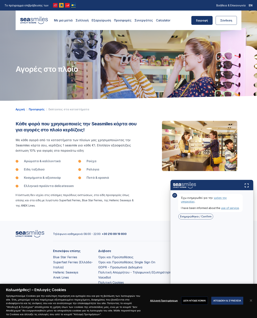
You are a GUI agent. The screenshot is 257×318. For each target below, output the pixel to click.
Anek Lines (61, 277)
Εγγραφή (202, 20)
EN (250, 5)
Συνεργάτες (144, 20)
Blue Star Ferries (65, 257)
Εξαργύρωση (101, 20)
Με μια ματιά (63, 20)
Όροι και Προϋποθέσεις (115, 257)
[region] (128, 301)
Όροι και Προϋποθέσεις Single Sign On (126, 262)
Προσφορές (123, 20)
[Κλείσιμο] (251, 300)
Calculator (163, 20)
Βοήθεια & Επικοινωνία (231, 5)
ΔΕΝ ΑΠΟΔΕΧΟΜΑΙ (194, 300)
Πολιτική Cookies (111, 282)
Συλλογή (82, 20)
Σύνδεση (226, 20)
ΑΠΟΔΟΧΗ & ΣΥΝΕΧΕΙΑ (227, 300)
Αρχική (20, 109)
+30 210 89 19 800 (114, 233)
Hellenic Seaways (65, 272)
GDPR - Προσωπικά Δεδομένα (120, 267)
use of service (230, 208)
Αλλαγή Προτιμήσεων (164, 300)
